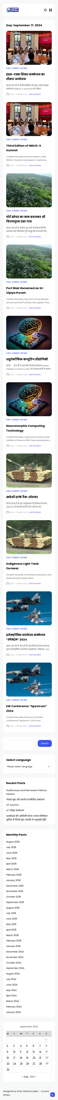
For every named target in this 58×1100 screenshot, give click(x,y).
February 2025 (13, 940)
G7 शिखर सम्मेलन (15, 810)
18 (21, 1057)
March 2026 (12, 869)
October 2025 (13, 896)
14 (40, 1051)
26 (27, 1063)
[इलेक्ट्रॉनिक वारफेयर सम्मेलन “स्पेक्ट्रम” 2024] (29, 608)
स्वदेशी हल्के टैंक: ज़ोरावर (22, 497)
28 (40, 1063)
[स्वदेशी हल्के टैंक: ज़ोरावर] (29, 470)
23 (8, 1063)
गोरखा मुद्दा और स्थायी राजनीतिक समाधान (25, 799)
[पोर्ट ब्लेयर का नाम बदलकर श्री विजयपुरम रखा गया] (29, 190)
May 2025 (11, 924)
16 (8, 1057)
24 (14, 1063)
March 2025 (12, 935)
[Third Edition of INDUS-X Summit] (29, 119)
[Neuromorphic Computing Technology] (29, 399)
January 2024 (13, 1012)
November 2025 (14, 891)
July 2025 (11, 913)
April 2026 (11, 863)
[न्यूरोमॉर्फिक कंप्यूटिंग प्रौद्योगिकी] (29, 333)
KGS (12, 94)
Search (45, 743)
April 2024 (11, 995)
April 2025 (11, 929)
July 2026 (11, 847)
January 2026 (13, 880)
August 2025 (12, 907)
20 (34, 1057)
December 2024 (15, 951)
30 (8, 1069)
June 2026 (11, 852)
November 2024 (15, 957)
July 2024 (11, 979)
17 (14, 1057)
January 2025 (13, 946)
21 (40, 1057)
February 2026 (13, 874)
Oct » (33, 1076)
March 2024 (12, 1001)
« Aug (25, 1076)
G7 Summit (12, 804)
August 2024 (13, 973)
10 (14, 1051)
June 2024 (11, 984)
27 (34, 1063)
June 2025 (11, 918)
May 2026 (11, 858)
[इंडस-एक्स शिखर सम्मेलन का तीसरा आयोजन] (29, 48)
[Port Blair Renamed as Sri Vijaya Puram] (29, 261)
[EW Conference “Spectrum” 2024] (29, 680)
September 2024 (15, 968)
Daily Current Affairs (16, 68)
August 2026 (13, 841)
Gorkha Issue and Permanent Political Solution (26, 792)
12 (27, 1051)
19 (27, 1057)
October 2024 (13, 962)
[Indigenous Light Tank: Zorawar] (29, 537)
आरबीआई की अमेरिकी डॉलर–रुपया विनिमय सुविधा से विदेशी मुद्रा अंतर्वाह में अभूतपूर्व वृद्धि (26, 817)
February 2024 (14, 1006)
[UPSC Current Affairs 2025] (12, 9)
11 (20, 1051)
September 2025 (15, 902)
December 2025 (15, 885)
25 (21, 1063)
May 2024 (11, 990)
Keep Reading (35, 94)
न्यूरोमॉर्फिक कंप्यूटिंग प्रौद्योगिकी (27, 359)
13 (34, 1051)
